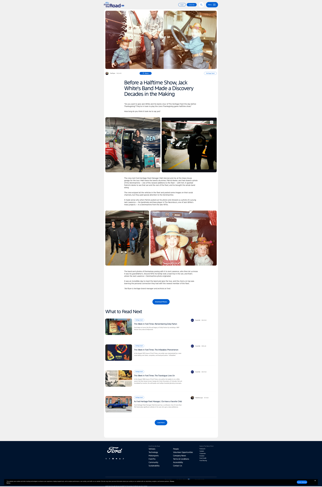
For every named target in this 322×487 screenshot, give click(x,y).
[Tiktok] (123, 458)
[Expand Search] (201, 4)
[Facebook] (109, 458)
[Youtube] (116, 458)
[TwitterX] (106, 458)
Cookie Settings (302, 482)
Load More (161, 423)
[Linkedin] (120, 458)
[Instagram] (113, 458)
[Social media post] (189, 144)
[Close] (315, 482)
